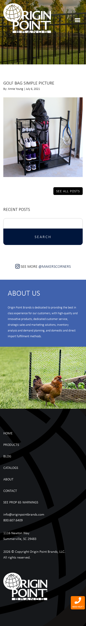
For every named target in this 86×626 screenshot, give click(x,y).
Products (11, 444)
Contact (10, 490)
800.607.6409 (13, 520)
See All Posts (68, 191)
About (8, 479)
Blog (7, 456)
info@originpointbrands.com (23, 514)
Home (8, 433)
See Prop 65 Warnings (20, 502)
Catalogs (10, 467)
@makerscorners (54, 266)
